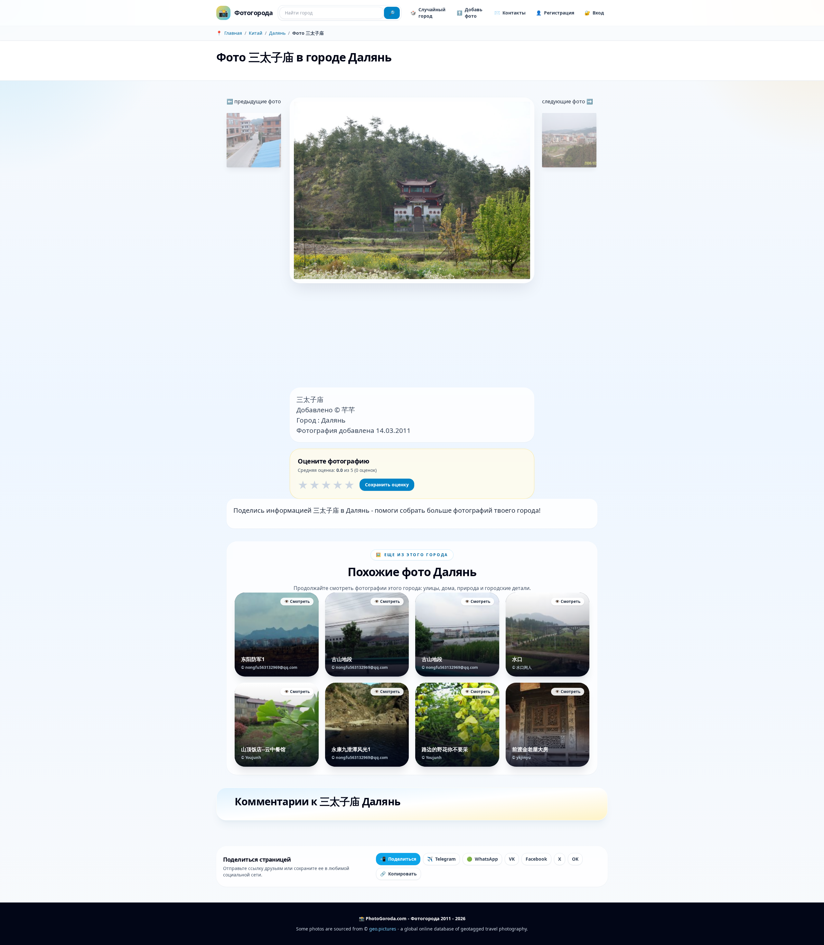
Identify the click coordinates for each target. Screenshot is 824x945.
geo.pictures (382, 929)
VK (512, 859)
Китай (255, 33)
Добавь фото (469, 12)
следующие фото (564, 101)
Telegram (441, 859)
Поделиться (398, 859)
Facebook (536, 859)
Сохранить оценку (387, 485)
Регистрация (555, 13)
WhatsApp (482, 859)
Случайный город (427, 12)
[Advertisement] (412, 336)
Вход (594, 13)
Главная (233, 33)
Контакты (510, 13)
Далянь (277, 33)
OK (575, 859)
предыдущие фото (257, 101)
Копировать (398, 874)
